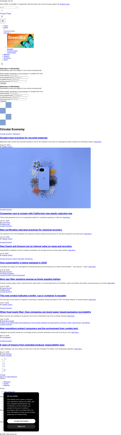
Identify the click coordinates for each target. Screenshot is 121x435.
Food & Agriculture (18, 275)
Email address (5, 75)
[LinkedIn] (1, 424)
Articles (6, 383)
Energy (14, 259)
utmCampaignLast (6, 77)
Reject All (21, 426)
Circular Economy (6, 134)
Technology (16, 134)
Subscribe (3, 83)
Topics (6, 26)
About (6, 60)
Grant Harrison (7, 272)
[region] (21, 411)
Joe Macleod (6, 337)
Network (6, 56)
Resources (7, 382)
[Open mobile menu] (2, 21)
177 (5, 370)
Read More (97, 142)
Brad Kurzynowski (8, 321)
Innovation (21, 259)
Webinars (7, 54)
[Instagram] (3, 424)
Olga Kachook (7, 354)
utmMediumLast (5, 79)
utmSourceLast (5, 81)
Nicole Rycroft (7, 288)
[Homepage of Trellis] (2, 375)
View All (6, 33)
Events (6, 27)
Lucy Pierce (6, 222)
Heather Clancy (7, 147)
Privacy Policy (22, 414)
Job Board (7, 58)
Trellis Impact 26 (9, 391)
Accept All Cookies (21, 421)
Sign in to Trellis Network (8, 377)
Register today (65, 4)
